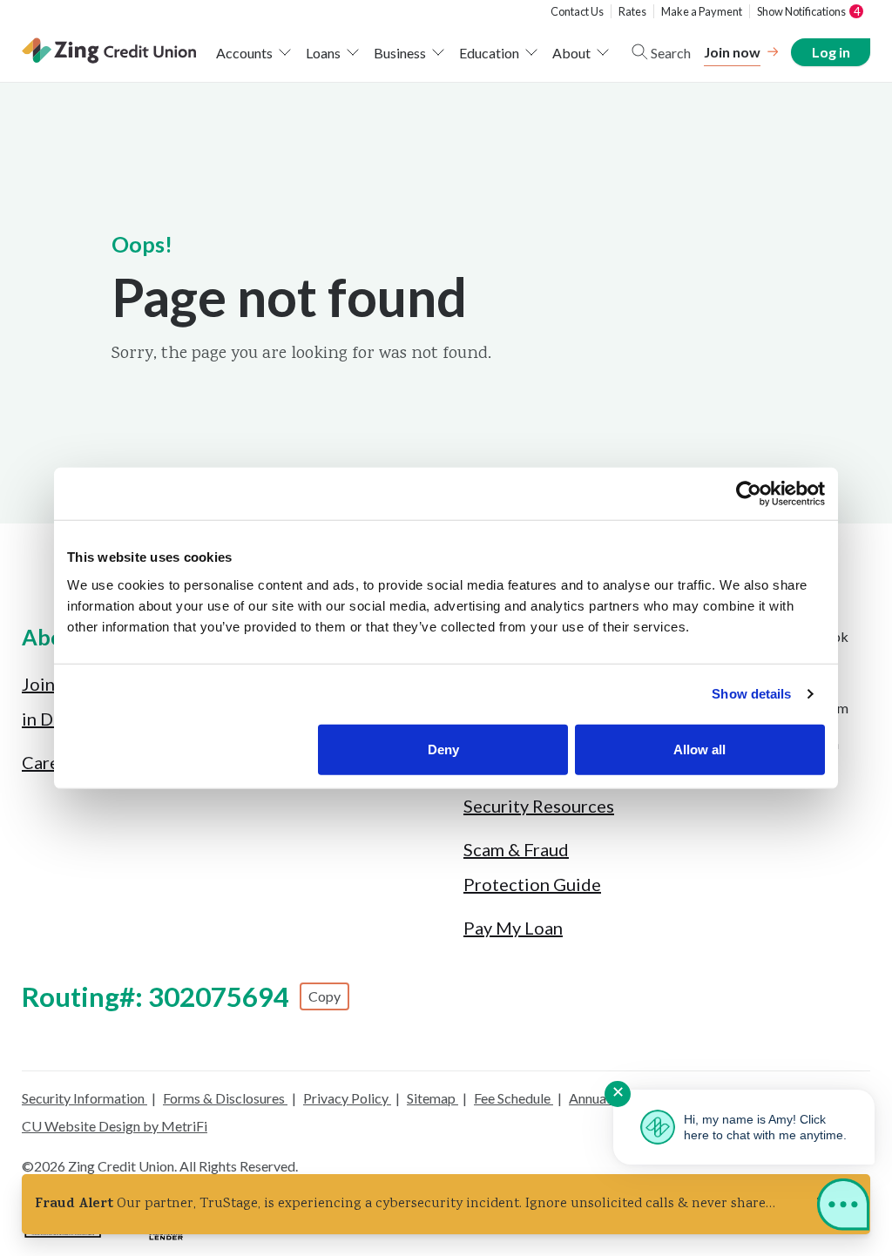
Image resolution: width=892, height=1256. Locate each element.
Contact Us (577, 11)
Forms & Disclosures (225, 1098)
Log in (830, 52)
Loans (323, 52)
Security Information (84, 1098)
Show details (751, 693)
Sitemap (432, 1098)
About (571, 52)
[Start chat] (843, 1208)
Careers (53, 762)
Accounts (244, 52)
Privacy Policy (347, 1098)
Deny (443, 748)
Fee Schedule (513, 1098)
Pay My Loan (513, 927)
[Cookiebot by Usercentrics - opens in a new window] (748, 494)
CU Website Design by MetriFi (114, 1126)
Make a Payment (701, 11)
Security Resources (538, 805)
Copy (324, 996)
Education (489, 52)
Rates (632, 11)
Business (400, 52)
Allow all (699, 748)
